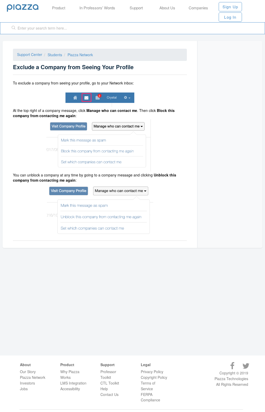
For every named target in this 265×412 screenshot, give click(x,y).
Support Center (29, 54)
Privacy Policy (152, 371)
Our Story (28, 371)
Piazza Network (80, 54)
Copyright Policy (154, 377)
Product (58, 7)
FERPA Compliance (150, 397)
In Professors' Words (97, 7)
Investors (27, 383)
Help (104, 388)
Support (136, 7)
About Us (167, 7)
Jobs (24, 388)
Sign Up (230, 6)
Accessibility (70, 388)
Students (55, 54)
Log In (230, 17)
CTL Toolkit (109, 383)
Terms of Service (148, 385)
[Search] (13, 28)
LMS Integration (73, 383)
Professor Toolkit (108, 374)
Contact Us (109, 394)
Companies (198, 7)
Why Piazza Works (69, 374)
